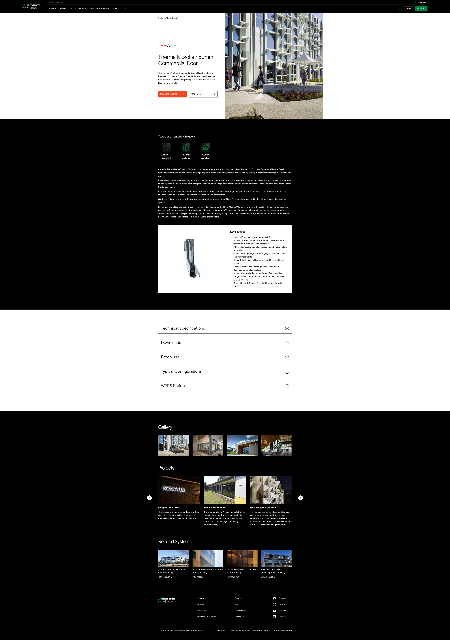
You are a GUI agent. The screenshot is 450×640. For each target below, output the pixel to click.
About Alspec (202, 611)
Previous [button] (149, 497)
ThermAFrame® (172, 18)
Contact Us (239, 617)
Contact (124, 9)
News (115, 9)
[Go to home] (31, 6)
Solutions (63, 9)
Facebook (283, 598)
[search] (399, 9)
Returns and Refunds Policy (240, 630)
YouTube (282, 611)
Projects (82, 9)
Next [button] (300, 497)
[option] (173, 445)
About (73, 9)
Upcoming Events (242, 611)
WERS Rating (196, 94)
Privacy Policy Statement (261, 630)
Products (52, 9)
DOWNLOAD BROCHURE (169, 94)
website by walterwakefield (283, 630)
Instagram (283, 604)
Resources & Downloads (99, 9)
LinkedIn (282, 617)
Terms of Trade (221, 630)
